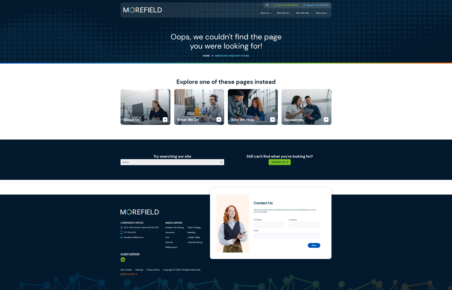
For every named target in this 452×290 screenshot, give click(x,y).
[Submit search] (221, 162)
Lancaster (170, 232)
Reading (191, 232)
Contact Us (278, 162)
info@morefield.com (133, 237)
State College (194, 227)
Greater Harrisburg (174, 227)
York (167, 237)
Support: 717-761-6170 (317, 5)
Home (206, 55)
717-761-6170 (130, 232)
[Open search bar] (267, 5)
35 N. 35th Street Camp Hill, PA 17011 (141, 227)
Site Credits (126, 269)
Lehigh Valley (194, 237)
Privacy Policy (153, 269)
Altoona (169, 242)
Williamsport (171, 247)
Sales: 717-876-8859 (287, 5)
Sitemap (139, 269)
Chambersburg (195, 242)
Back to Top (127, 274)
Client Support (130, 254)
